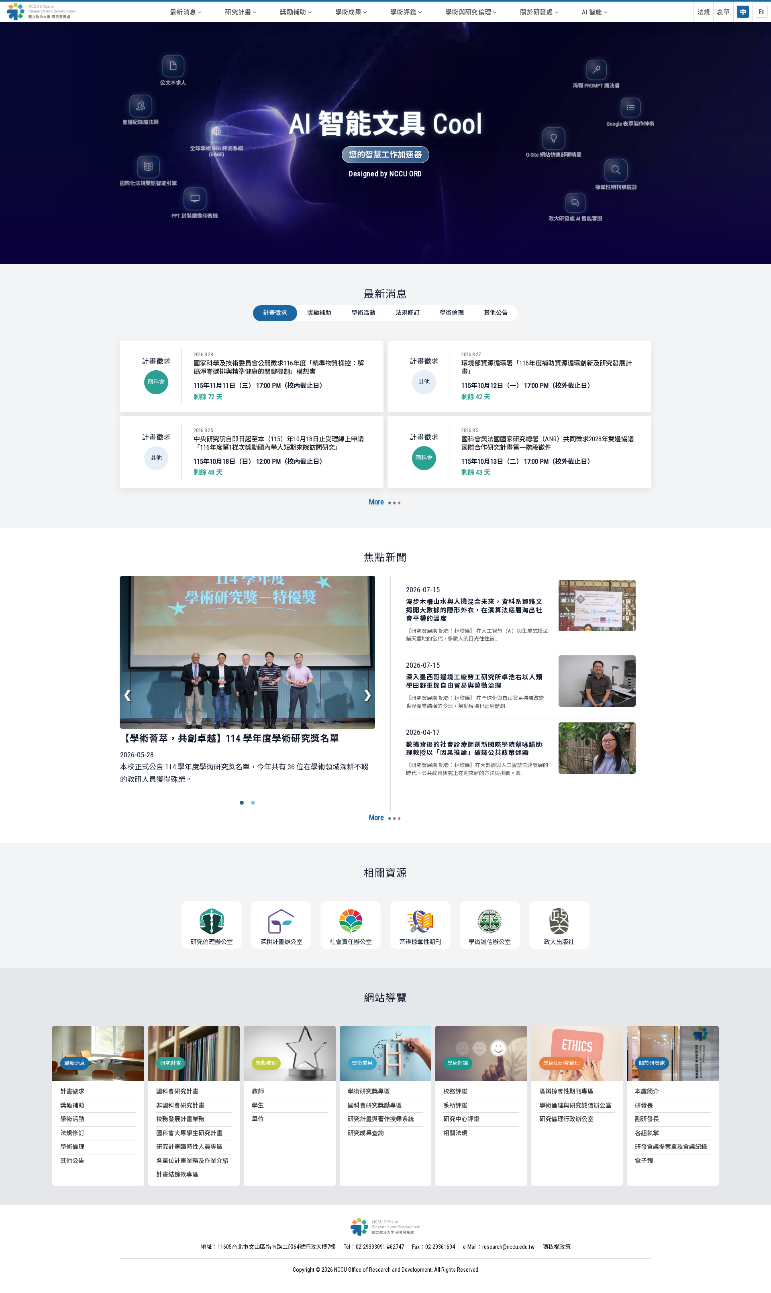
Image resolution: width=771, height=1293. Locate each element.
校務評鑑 (455, 1091)
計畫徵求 (275, 312)
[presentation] (128, 695)
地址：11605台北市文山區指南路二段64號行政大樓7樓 (268, 1247)
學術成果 (348, 12)
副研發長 (647, 1119)
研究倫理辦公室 (212, 942)
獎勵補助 (293, 12)
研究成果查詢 (366, 1133)
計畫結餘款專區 (177, 1174)
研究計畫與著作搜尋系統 (381, 1119)
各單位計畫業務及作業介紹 (192, 1161)
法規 (703, 12)
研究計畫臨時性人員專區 (189, 1146)
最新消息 (183, 12)
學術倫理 (452, 312)
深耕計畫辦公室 (281, 942)
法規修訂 (408, 312)
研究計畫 (238, 12)
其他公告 (496, 312)
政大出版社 (559, 942)
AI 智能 (592, 12)
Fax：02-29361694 (433, 1247)
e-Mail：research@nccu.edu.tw (498, 1247)
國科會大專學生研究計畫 (189, 1133)
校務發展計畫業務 (180, 1119)
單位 (258, 1119)
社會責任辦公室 (351, 942)
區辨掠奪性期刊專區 (566, 1091)
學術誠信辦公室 (490, 942)
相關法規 (455, 1133)
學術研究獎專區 (369, 1091)
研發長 (644, 1105)
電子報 (644, 1161)
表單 (723, 12)
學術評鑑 (403, 12)
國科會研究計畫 (177, 1091)
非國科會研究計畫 (180, 1105)
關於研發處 (536, 12)
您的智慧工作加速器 (385, 154)
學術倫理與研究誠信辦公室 (575, 1105)
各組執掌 (647, 1133)
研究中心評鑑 (461, 1119)
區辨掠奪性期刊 (420, 942)
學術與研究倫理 (468, 12)
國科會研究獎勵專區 (375, 1105)
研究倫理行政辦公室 (566, 1119)
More (376, 502)
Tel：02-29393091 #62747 (374, 1247)
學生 (258, 1105)
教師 (258, 1091)
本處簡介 (647, 1091)
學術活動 (363, 312)
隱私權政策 (557, 1247)
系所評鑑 (455, 1105)
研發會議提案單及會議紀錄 (671, 1146)
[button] (242, 803)
